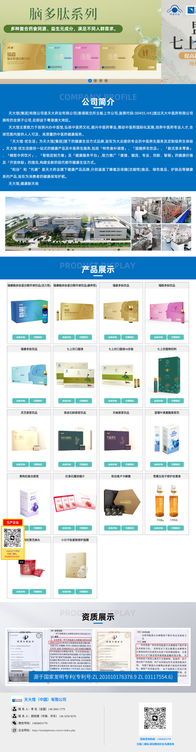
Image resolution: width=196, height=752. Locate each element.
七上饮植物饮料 (167, 349)
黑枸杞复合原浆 (29, 476)
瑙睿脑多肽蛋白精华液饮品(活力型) (29, 285)
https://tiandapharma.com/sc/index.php (53, 730)
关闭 (21, 562)
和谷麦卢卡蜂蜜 (121, 476)
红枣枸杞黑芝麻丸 (29, 540)
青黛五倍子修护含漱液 (167, 476)
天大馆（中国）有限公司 (45, 700)
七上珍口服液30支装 (121, 349)
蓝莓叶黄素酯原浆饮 (167, 412)
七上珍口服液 (75, 349)
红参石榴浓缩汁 (75, 476)
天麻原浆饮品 (121, 412)
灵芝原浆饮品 (29, 412)
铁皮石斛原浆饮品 (75, 412)
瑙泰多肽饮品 (121, 285)
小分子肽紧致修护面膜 (75, 540)
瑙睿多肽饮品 (29, 349)
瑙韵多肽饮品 (167, 285)
